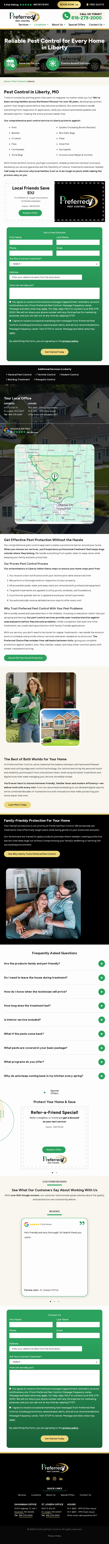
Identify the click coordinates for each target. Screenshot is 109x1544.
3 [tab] (58, 1301)
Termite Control (46, 374)
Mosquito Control (45, 379)
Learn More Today (17, 804)
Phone (12, 248)
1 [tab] (52, 1172)
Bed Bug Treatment (19, 379)
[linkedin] (61, 1478)
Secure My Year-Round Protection (25, 658)
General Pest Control (20, 374)
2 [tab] (56, 1172)
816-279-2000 (15, 414)
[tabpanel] (54, 1137)
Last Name (62, 237)
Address (13, 272)
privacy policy (70, 341)
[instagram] (54, 1478)
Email (59, 248)
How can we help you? (21, 285)
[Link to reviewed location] (54, 1224)
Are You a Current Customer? (25, 258)
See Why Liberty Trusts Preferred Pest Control (32, 854)
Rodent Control (70, 374)
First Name (15, 237)
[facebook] (48, 1478)
